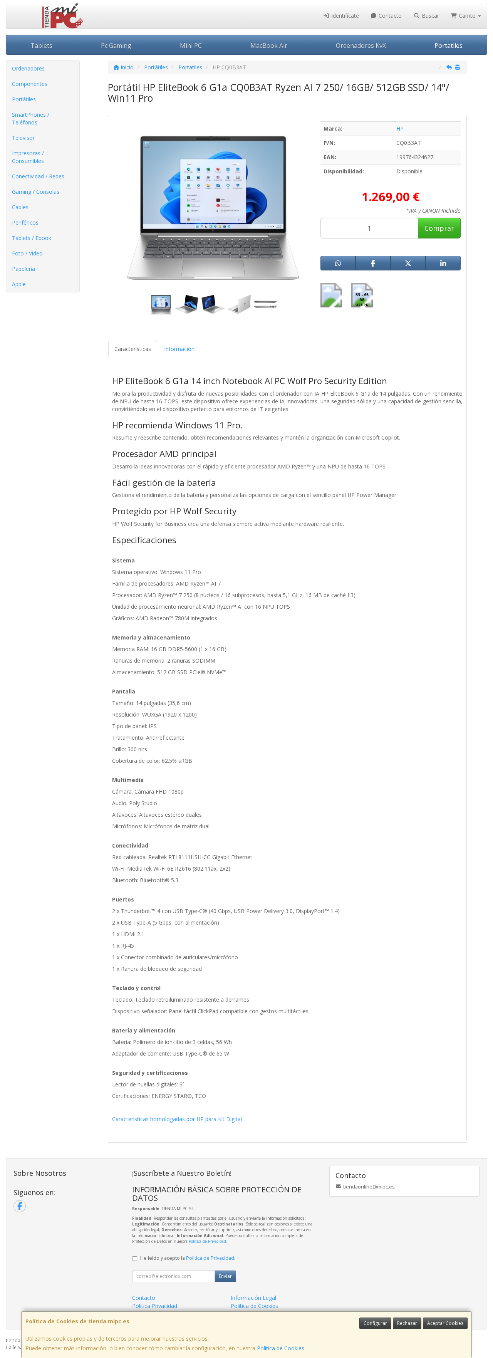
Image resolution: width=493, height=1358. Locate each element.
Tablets (41, 45)
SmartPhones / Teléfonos (30, 118)
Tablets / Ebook (31, 238)
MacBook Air (268, 45)
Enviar (225, 1276)
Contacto (389, 15)
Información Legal (253, 1297)
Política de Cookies (280, 1348)
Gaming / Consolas (35, 191)
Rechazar (407, 1323)
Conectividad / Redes (38, 176)
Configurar (375, 1323)
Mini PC (191, 45)
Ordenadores (28, 68)
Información (179, 349)
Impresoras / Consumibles (28, 157)
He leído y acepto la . (187, 1258)
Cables (20, 207)
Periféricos (25, 222)
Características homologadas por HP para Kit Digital (177, 1119)
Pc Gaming (116, 45)
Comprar (439, 228)
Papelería (23, 268)
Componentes (29, 83)
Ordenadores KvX (361, 45)
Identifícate (344, 15)
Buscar (429, 15)
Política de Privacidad (207, 1241)
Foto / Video (27, 253)
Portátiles (24, 99)
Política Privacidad (154, 1305)
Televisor (23, 137)
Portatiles (448, 45)
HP (400, 128)
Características (132, 349)
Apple (19, 284)
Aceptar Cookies (445, 1323)
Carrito (467, 15)
